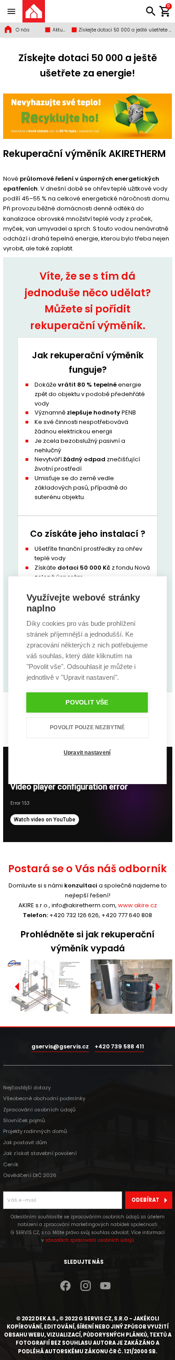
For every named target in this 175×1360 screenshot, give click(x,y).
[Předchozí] (17, 986)
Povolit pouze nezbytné (87, 727)
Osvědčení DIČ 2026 (30, 1175)
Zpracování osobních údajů (39, 1109)
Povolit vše (87, 702)
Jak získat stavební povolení (40, 1153)
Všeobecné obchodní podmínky (44, 1098)
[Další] (157, 986)
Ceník (10, 1164)
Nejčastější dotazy (27, 1087)
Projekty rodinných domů (35, 1131)
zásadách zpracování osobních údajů (89, 1240)
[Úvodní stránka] (33, 11)
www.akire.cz (137, 905)
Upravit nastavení (87, 752)
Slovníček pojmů (24, 1120)
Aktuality (59, 30)
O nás (23, 30)
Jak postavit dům (25, 1142)
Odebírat (145, 1200)
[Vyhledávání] (151, 11)
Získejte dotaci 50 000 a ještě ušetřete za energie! (124, 30)
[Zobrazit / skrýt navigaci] (11, 11)
